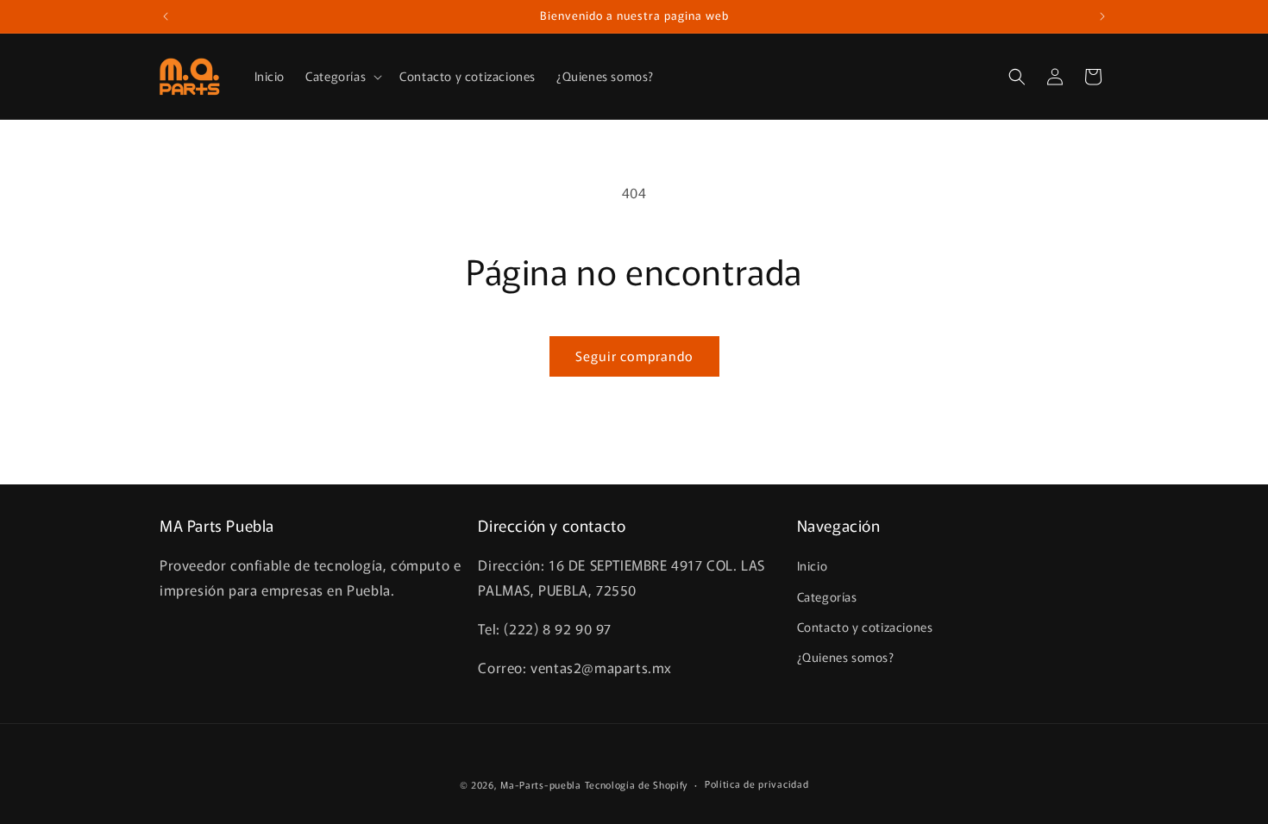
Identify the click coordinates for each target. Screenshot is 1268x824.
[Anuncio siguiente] (1102, 16)
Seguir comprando (634, 355)
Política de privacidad (756, 783)
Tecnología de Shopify (636, 784)
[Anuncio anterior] (166, 16)
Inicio (812, 565)
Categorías (827, 596)
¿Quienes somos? (846, 656)
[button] (342, 76)
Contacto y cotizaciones (865, 626)
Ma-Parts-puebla (540, 784)
